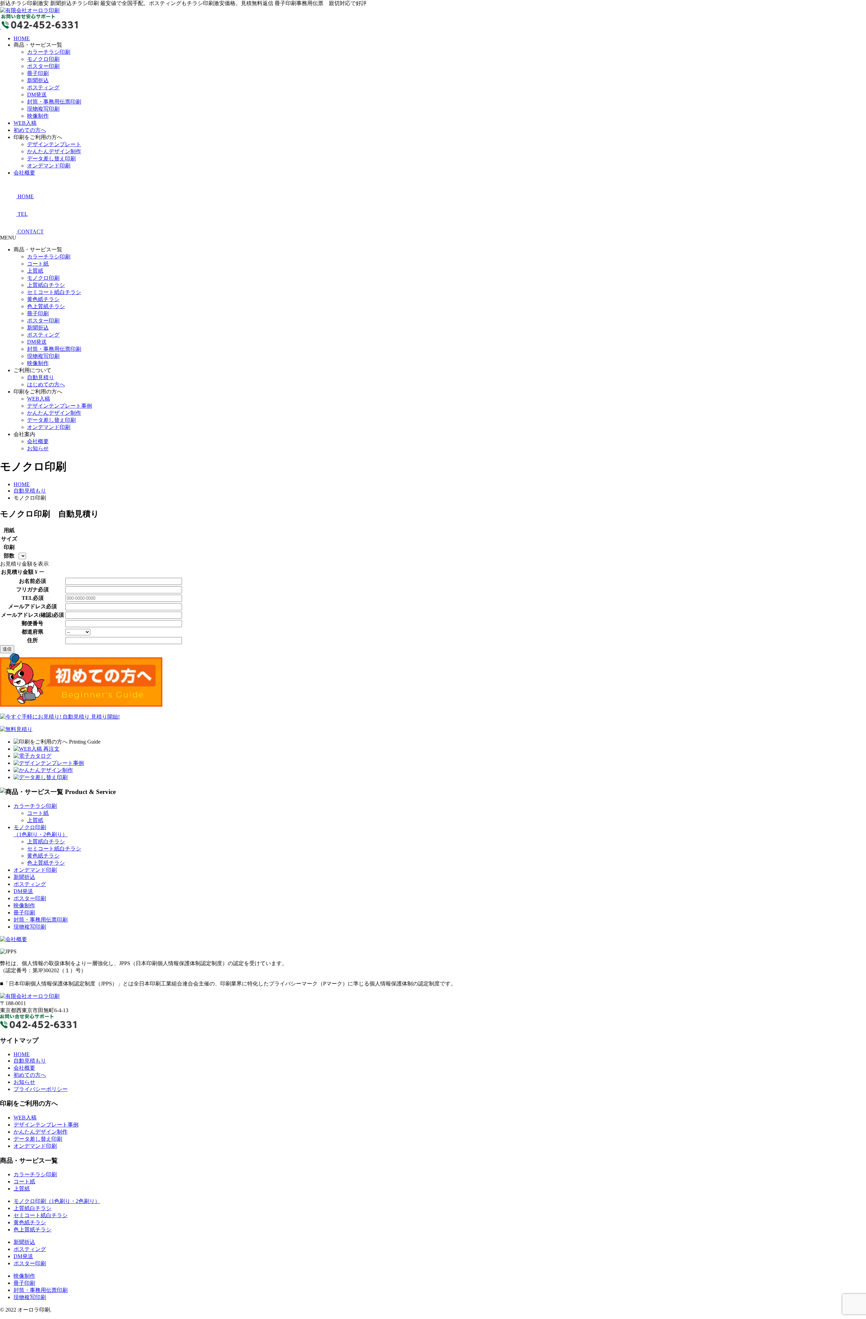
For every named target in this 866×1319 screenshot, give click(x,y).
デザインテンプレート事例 (59, 406)
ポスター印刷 (43, 66)
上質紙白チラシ (46, 285)
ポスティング (43, 87)
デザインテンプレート (54, 144)
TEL (27, 598)
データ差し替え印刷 (51, 158)
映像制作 (38, 116)
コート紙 (38, 264)
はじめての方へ (46, 384)
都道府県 (32, 632)
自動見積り (40, 377)
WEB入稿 (25, 123)
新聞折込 (38, 80)
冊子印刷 (38, 73)
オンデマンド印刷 (48, 165)
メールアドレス (27, 606)
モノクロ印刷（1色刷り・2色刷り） (57, 1201)
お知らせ (38, 448)
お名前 (27, 581)
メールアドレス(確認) (27, 615)
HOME (22, 38)
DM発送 (37, 94)
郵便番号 (32, 623)
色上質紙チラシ (46, 306)
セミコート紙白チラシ (54, 292)
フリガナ (27, 589)
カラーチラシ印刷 (48, 52)
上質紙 (35, 271)
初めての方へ (30, 130)
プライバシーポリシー (41, 1089)
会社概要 (24, 173)
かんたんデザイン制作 (54, 151)
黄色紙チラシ (43, 299)
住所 (32, 640)
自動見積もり (30, 1061)
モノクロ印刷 (43, 59)
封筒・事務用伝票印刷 (54, 102)
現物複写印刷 (43, 109)
